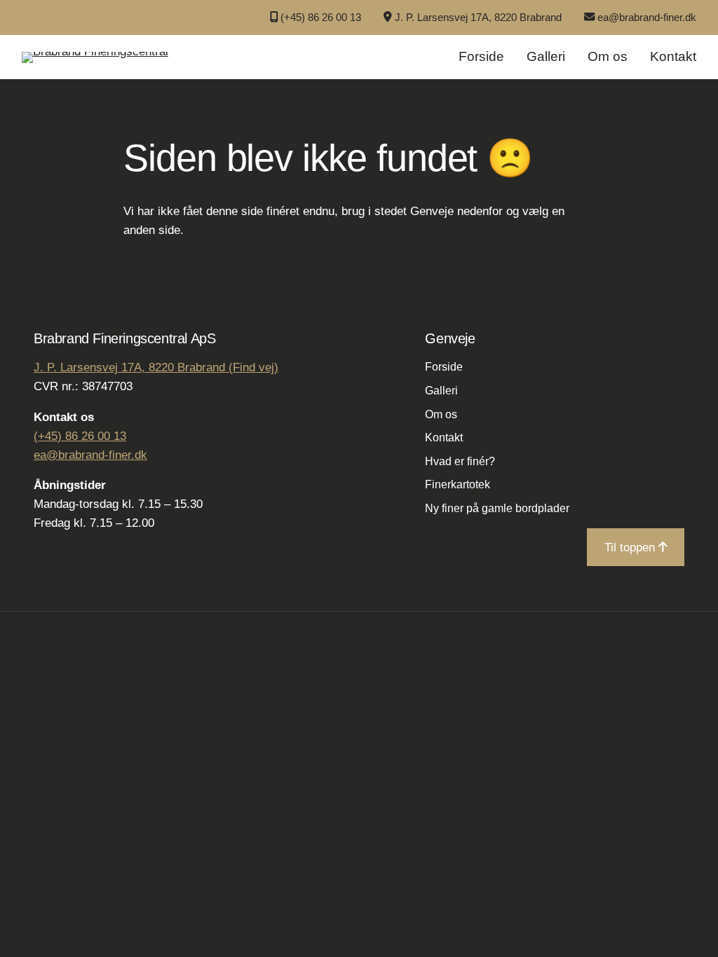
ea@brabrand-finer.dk (646, 17)
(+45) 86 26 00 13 (320, 17)
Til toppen (631, 547)
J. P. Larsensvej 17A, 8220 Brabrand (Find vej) (156, 367)
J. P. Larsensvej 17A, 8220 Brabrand (478, 17)
